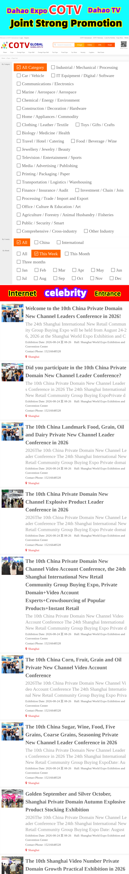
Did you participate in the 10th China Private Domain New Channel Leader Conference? (75, 371)
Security (83, 52)
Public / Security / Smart (42, 223)
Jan (24, 270)
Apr (80, 270)
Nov (98, 278)
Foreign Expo (21, 52)
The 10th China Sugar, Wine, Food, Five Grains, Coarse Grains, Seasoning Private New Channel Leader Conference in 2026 (71, 734)
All (24, 242)
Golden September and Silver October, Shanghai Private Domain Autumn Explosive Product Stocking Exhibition (75, 801)
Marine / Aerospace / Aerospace (48, 92)
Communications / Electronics (47, 83)
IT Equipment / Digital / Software (84, 75)
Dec (118, 278)
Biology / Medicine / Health (45, 133)
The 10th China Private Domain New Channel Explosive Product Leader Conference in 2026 (66, 502)
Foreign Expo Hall (43, 52)
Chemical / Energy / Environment (50, 100)
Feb (42, 270)
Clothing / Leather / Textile (45, 124)
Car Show (74, 52)
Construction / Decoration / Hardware (53, 108)
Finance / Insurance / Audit (44, 190)
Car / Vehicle (32, 75)
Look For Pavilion (110, 38)
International (72, 242)
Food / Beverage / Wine (96, 141)
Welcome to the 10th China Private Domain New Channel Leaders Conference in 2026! (73, 312)
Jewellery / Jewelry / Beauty (45, 149)
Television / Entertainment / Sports (51, 157)
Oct (79, 278)
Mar (61, 270)
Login (21, 38)
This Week (48, 253)
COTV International (86, 38)
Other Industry (101, 231)
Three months (33, 262)
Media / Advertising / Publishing (49, 165)
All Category (32, 67)
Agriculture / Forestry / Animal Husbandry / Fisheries (67, 214)
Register (26, 38)
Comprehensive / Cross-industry (49, 231)
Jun (118, 270)
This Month (79, 253)
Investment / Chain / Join (101, 190)
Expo (11, 52)
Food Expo (64, 52)
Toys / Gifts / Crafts (97, 124)
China (44, 242)
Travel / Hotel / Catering (42, 141)
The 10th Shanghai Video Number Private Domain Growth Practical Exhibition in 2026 (75, 865)
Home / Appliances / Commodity (49, 116)
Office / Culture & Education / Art (51, 206)
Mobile (126, 38)
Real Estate (101, 52)
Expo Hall (31, 52)
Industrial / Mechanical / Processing (86, 67)
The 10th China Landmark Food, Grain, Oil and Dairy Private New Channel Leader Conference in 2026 (74, 434)
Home (5, 52)
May (99, 270)
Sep (61, 278)
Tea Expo (55, 52)
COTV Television (98, 38)
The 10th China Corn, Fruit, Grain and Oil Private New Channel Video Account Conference (73, 667)
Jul (24, 278)
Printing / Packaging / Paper (45, 174)
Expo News (120, 38)
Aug (42, 278)
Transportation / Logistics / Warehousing (56, 182)
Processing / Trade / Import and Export (54, 198)
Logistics (91, 52)
